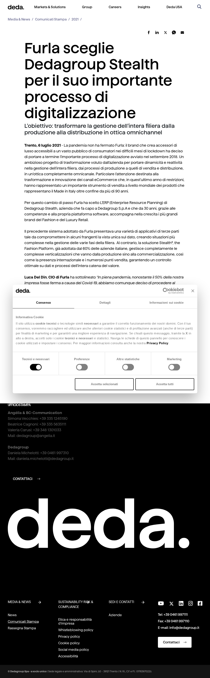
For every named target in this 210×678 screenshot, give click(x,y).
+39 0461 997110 (176, 621)
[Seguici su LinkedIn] (181, 603)
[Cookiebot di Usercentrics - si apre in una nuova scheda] (166, 291)
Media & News (19, 19)
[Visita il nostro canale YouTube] (161, 603)
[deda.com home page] (16, 7)
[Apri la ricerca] (199, 7)
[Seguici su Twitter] (171, 603)
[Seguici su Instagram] (190, 603)
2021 (75, 19)
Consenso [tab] (43, 302)
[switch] (82, 367)
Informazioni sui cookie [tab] (166, 302)
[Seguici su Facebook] (200, 603)
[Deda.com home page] (98, 523)
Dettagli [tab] (105, 302)
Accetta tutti (164, 384)
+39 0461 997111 (176, 614)
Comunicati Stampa (51, 19)
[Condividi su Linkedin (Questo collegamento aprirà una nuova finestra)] (157, 32)
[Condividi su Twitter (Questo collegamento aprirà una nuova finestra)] (165, 32)
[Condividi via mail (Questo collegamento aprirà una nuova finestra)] (182, 32)
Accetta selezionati (104, 384)
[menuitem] (50, 10)
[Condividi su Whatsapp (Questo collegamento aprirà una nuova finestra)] (173, 32)
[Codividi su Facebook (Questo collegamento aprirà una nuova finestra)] (148, 32)
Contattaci (171, 642)
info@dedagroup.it (184, 627)
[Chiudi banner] (192, 290)
